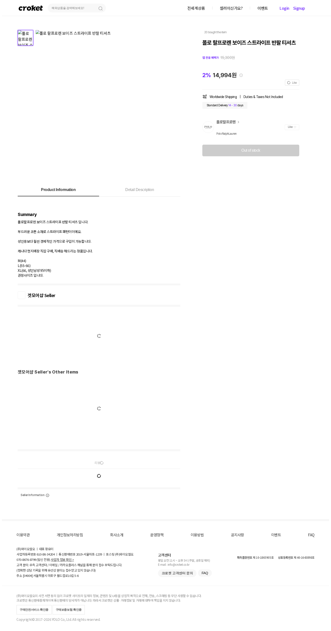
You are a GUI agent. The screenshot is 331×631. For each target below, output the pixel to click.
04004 (28, 575)
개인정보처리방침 (70, 534)
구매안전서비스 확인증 (34, 609)
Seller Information (33, 495)
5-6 (76, 575)
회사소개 (116, 534)
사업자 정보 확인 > (62, 559)
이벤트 (276, 534)
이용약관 (23, 534)
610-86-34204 (46, 554)
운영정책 (156, 534)
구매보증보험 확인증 (69, 609)
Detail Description (139, 190)
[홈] (31, 8)
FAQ (311, 534)
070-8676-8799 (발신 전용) (33, 559)
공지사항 (237, 534)
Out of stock (250, 150)
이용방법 (197, 534)
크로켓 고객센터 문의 (177, 573)
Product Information (58, 190)
